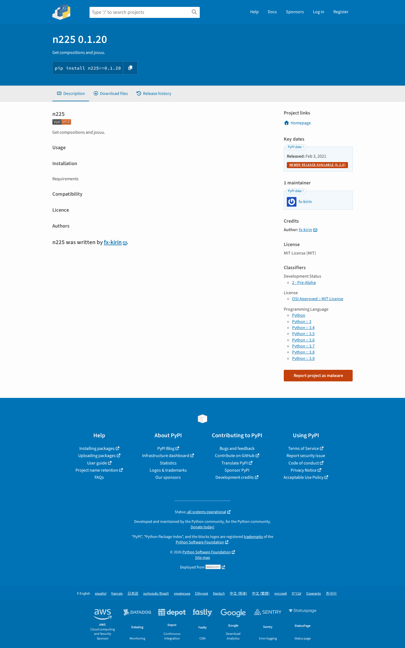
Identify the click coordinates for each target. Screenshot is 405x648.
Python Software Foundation (200, 542)
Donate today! (202, 527)
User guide (97, 463)
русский (280, 593)
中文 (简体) (238, 593)
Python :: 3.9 (303, 359)
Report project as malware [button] (318, 376)
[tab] (70, 93)
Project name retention (96, 470)
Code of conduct (303, 463)
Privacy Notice (304, 470)
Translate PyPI (235, 463)
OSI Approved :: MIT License (317, 299)
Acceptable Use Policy (303, 477)
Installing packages (97, 448)
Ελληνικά (201, 593)
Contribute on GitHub (235, 456)
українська (182, 593)
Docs (272, 12)
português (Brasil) (156, 593)
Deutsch (219, 593)
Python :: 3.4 (303, 328)
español (100, 593)
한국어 (331, 593)
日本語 (133, 593)
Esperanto (313, 593)
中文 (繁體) (260, 593)
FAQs (99, 477)
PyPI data (294, 146)
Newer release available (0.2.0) (317, 164)
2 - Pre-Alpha (304, 283)
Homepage (301, 123)
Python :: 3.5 (303, 334)
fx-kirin (113, 242)
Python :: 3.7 (303, 346)
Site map (202, 557)
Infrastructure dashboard (165, 456)
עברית (296, 593)
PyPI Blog (165, 448)
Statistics (168, 463)
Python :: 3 (301, 322)
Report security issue (306, 456)
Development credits (234, 477)
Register (341, 12)
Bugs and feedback (237, 448)
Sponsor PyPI (237, 470)
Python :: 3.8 (303, 352)
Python (298, 315)
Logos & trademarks (168, 470)
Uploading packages (97, 456)
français (117, 593)
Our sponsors (168, 477)
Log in (318, 12)
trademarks (253, 537)
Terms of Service (303, 448)
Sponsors (295, 12)
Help (254, 12)
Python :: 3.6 (303, 340)
